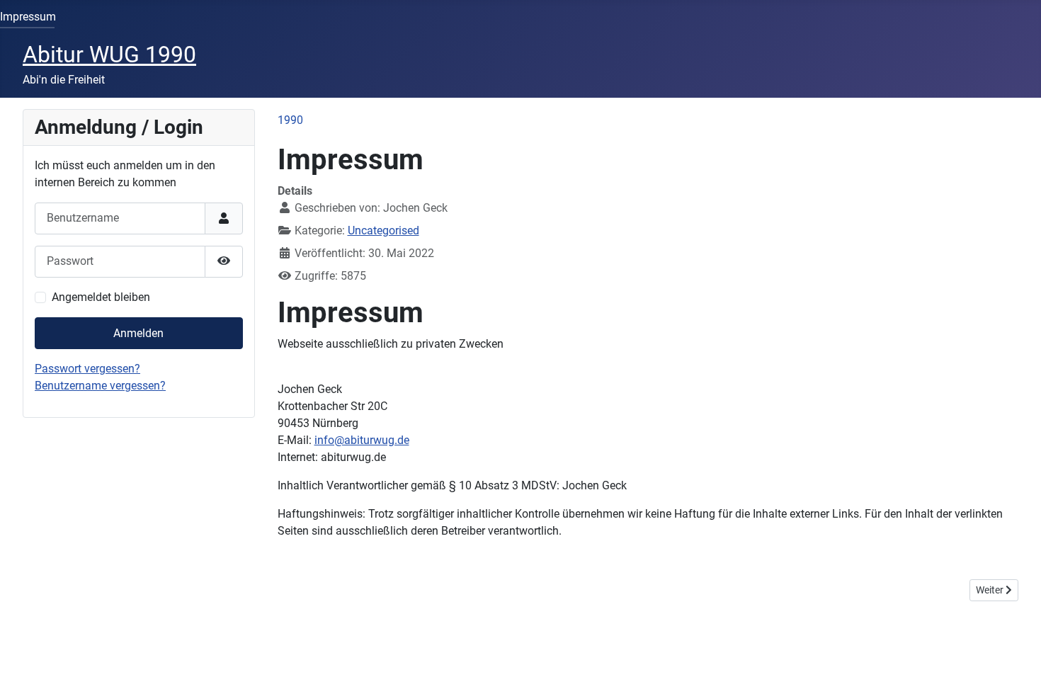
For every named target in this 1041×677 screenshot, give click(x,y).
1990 (290, 120)
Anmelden (138, 333)
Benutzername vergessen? (100, 385)
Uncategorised (383, 230)
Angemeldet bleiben (101, 297)
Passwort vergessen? (87, 368)
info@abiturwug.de (361, 440)
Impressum (28, 16)
